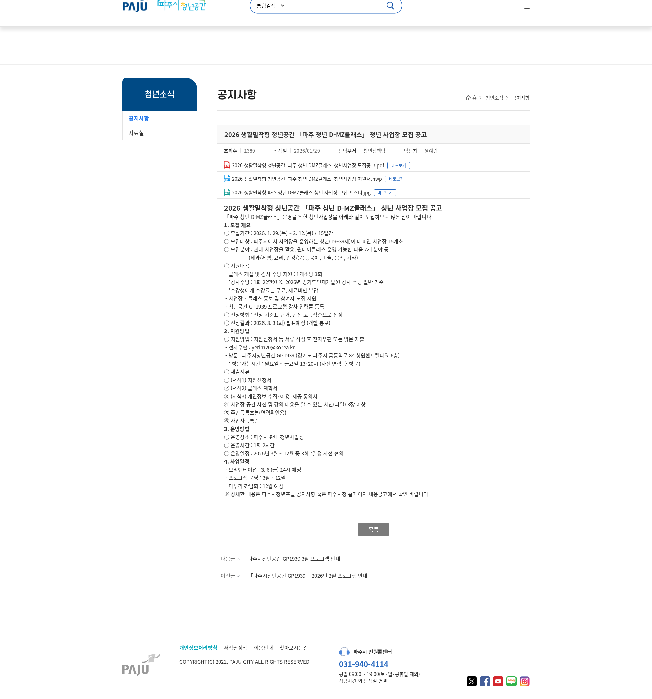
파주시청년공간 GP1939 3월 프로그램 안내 (294, 558)
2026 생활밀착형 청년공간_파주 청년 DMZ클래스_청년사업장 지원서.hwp (307, 178)
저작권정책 (236, 647)
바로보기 (398, 165)
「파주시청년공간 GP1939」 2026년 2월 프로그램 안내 (307, 575)
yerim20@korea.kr (273, 347)
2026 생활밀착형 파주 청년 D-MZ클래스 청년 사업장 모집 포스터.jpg (301, 192)
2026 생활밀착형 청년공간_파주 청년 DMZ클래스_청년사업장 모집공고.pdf (308, 165)
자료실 (136, 132)
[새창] (472, 681)
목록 (373, 529)
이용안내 (263, 647)
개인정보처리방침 (198, 647)
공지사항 (139, 118)
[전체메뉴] (526, 11)
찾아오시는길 (293, 647)
